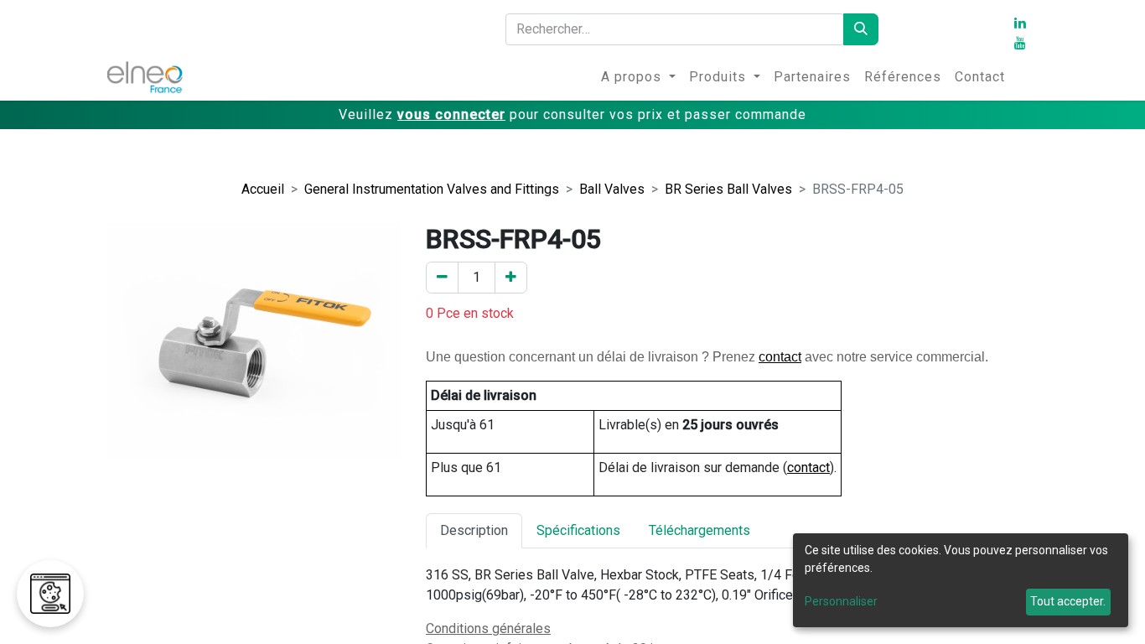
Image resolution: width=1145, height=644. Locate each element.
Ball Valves (612, 189)
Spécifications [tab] (578, 530)
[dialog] (960, 580)
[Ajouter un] (511, 277)
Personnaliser (841, 601)
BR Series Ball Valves (728, 189)
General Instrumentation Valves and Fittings (431, 189)
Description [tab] (474, 530)
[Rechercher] (860, 29)
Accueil (262, 189)
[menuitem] (638, 77)
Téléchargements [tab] (699, 530)
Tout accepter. (1068, 601)
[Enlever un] (442, 277)
